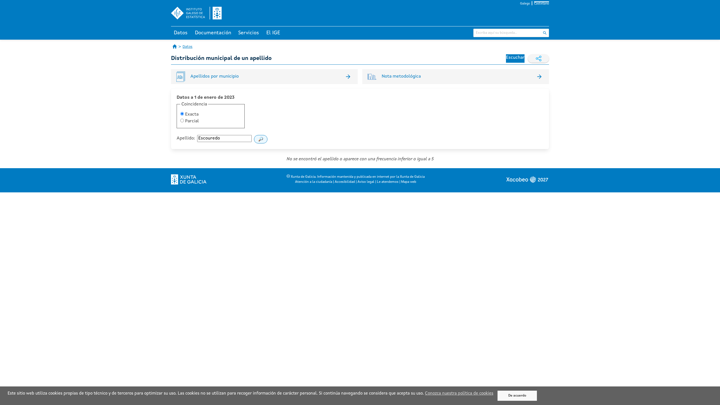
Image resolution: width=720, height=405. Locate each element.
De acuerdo (517, 395)
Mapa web (408, 182)
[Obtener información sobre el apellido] (260, 139)
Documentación (213, 32)
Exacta (191, 114)
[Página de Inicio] (174, 46)
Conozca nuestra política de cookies (459, 394)
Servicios (248, 32)
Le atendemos (388, 182)
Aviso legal (365, 182)
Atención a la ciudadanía (313, 182)
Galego (525, 3)
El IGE (273, 32)
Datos (181, 32)
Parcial (191, 121)
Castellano (541, 3)
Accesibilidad (345, 182)
